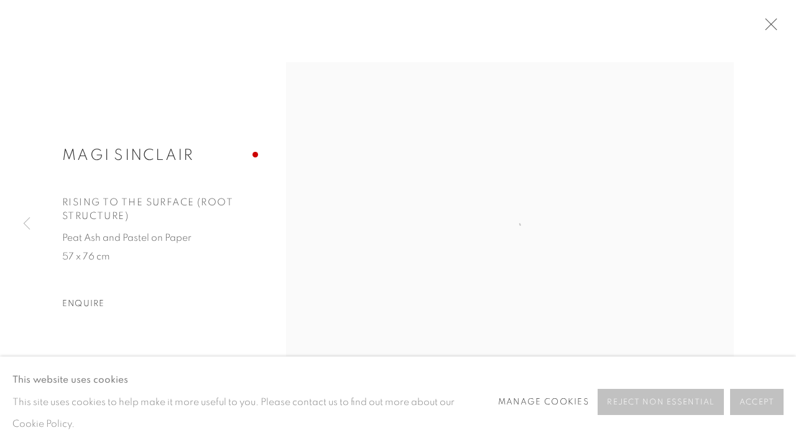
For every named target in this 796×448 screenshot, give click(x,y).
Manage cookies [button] (543, 402)
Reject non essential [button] (661, 403)
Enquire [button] (83, 303)
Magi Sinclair (128, 155)
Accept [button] (756, 403)
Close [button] (768, 28)
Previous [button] (26, 224)
